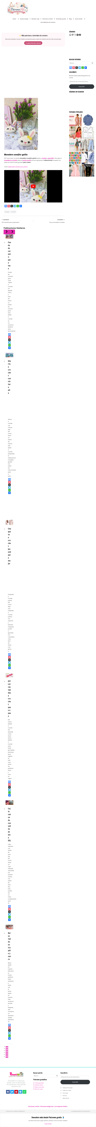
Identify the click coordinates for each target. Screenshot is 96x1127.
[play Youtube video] (33, 186)
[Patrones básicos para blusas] (88, 133)
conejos (7, 212)
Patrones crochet (47, 19)
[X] (75, 35)
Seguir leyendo (48, 1123)
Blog (70, 19)
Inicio (14, 19)
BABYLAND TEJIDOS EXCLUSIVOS (18, 167)
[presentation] (9, 236)
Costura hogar (24, 19)
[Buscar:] (81, 63)
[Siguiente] (12, 232)
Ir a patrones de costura (33, 43)
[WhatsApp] (70, 35)
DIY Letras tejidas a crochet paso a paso (9, 698)
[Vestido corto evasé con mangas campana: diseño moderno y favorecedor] (75, 145)
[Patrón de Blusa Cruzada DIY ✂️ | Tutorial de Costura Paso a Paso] (88, 170)
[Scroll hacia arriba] (93, 1118)
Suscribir (82, 87)
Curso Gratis (78, 19)
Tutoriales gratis (61, 19)
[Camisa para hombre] (88, 120)
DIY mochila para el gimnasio (10, 221)
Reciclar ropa (35, 19)
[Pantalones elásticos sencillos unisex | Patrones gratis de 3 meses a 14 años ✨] (88, 145)
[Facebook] (80, 35)
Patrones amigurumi (46, 1106)
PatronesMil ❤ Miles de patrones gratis (80, 1111)
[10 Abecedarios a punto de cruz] (75, 158)
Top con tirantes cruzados (57, 221)
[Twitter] (12, 1092)
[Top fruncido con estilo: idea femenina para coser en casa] (75, 133)
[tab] (7, 1046)
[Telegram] (77, 35)
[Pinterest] (73, 35)
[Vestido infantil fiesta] (75, 170)
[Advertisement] (58, 8)
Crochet (13, 212)
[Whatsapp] (24, 1092)
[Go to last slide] (6, 232)
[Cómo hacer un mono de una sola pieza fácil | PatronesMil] (75, 120)
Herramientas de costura (48, 22)
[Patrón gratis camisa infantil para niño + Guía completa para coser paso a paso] (88, 158)
